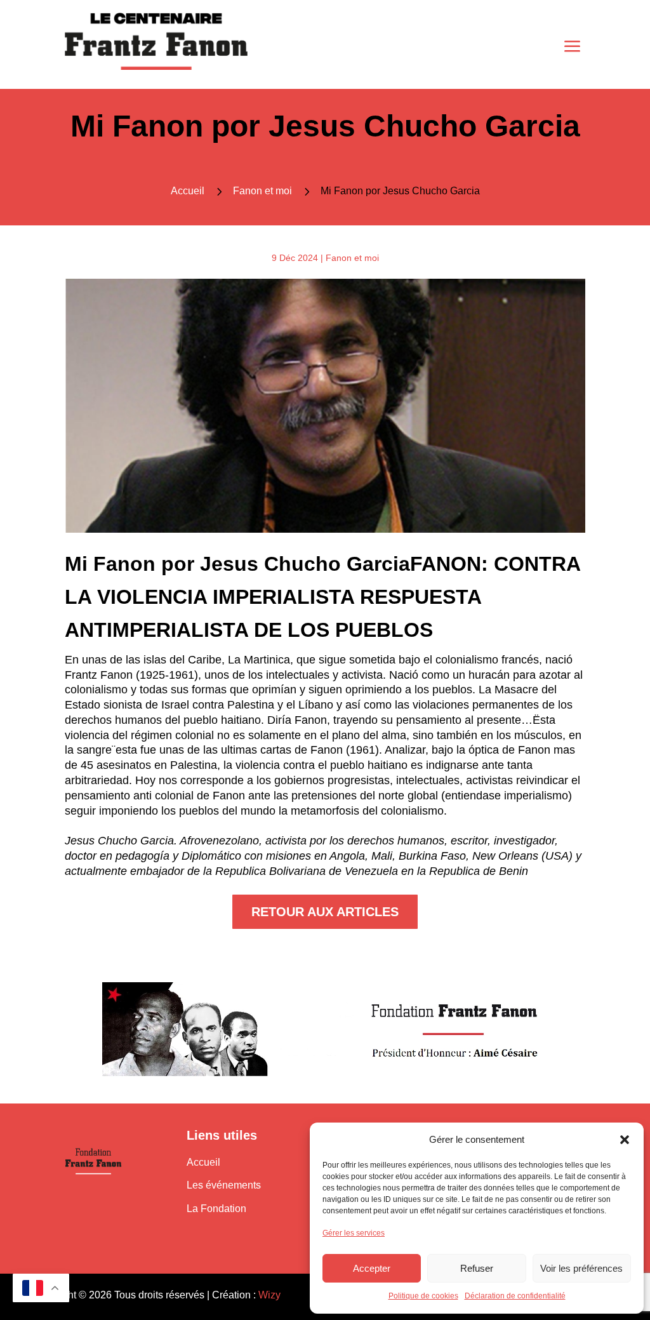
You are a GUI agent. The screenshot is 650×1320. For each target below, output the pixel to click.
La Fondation (216, 1208)
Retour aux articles (325, 912)
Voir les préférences (581, 1268)
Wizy (269, 1295)
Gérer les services (353, 1233)
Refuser (476, 1268)
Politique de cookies (423, 1295)
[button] (624, 1139)
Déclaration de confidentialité (515, 1295)
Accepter (371, 1268)
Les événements (224, 1185)
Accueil (203, 1162)
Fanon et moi (262, 190)
